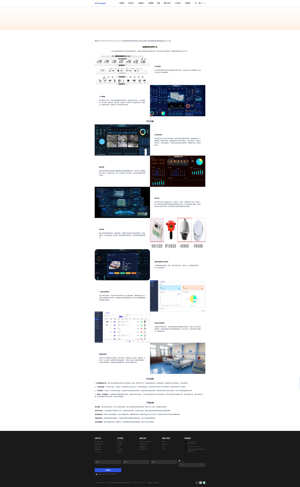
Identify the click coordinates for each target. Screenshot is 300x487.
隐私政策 (150, 482)
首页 (96, 8)
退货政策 (156, 482)
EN (201, 3)
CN (204, 3)
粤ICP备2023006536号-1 (139, 482)
